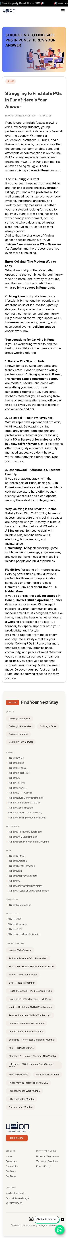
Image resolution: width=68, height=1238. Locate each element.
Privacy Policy (43, 1166)
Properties (11, 1161)
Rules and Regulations (47, 1156)
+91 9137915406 (14, 1203)
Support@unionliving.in (18, 1198)
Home (9, 1156)
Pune (10, 81)
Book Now (16, 1138)
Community (12, 1166)
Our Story (11, 1171)
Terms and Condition (47, 1161)
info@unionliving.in (15, 1193)
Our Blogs (11, 1176)
